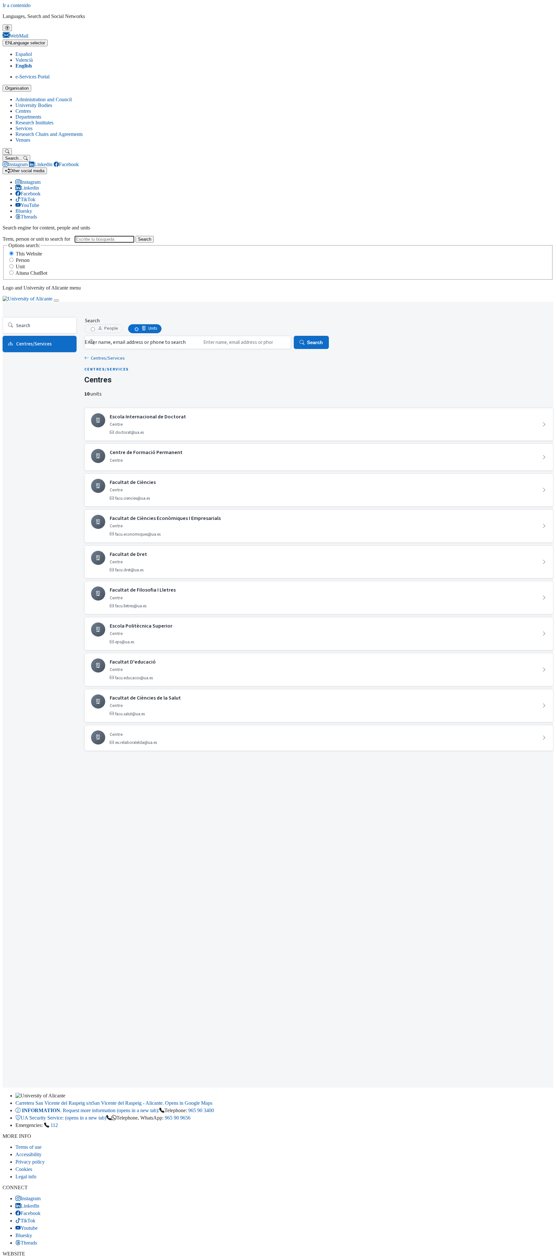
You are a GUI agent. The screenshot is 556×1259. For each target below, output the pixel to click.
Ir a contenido (17, 5)
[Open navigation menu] (56, 300)
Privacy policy (30, 1162)
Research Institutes (34, 122)
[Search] (7, 151)
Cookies (23, 1169)
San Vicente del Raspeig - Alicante (113, 1103)
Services (23, 128)
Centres (23, 111)
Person (23, 260)
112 (54, 1125)
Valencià (24, 60)
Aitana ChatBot (31, 273)
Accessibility (28, 1154)
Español (23, 54)
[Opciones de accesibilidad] (7, 27)
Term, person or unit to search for (36, 239)
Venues (22, 140)
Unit (20, 266)
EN (25, 42)
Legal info (25, 1176)
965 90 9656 (177, 1118)
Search (144, 239)
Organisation (17, 88)
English (23, 65)
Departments (28, 117)
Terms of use (28, 1147)
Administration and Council (43, 99)
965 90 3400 (201, 1110)
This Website (29, 253)
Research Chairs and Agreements (49, 134)
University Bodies (33, 105)
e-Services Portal (32, 76)
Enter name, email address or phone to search (135, 342)
